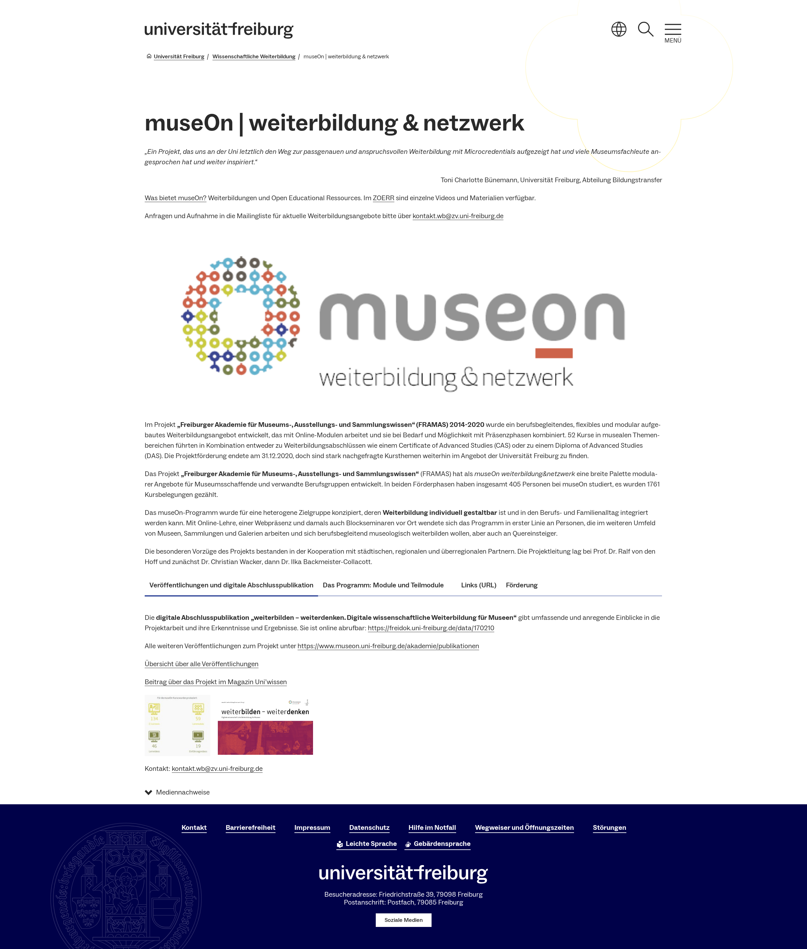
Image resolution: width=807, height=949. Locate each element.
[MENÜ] (673, 29)
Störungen (609, 827)
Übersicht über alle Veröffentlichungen (201, 664)
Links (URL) (478, 585)
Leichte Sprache (371, 843)
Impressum (312, 827)
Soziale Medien (404, 920)
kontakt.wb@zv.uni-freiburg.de (458, 216)
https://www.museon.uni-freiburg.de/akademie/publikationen (388, 646)
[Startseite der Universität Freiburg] (219, 30)
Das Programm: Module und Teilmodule (387, 585)
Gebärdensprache (442, 843)
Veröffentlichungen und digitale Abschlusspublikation (231, 585)
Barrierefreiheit (251, 827)
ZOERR (383, 198)
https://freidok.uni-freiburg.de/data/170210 (431, 628)
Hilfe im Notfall (432, 827)
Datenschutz (369, 827)
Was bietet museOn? (175, 198)
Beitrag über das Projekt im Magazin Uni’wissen (216, 682)
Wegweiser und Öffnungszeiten (524, 827)
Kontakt (194, 827)
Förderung (522, 585)
